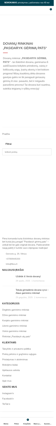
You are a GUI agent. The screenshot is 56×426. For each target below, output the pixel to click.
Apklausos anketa (11, 370)
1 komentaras (38, 281)
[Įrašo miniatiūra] (7, 279)
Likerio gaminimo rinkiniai (14, 326)
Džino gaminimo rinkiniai (14, 315)
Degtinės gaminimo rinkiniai (15, 309)
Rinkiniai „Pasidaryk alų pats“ (16, 336)
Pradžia (6, 134)
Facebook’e (8, 398)
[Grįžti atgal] (7, 22)
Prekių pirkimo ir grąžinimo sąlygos (19, 354)
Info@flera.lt (11, 264)
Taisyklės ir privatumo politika (16, 349)
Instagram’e (8, 393)
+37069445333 (13, 259)
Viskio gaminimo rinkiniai (14, 331)
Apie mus (6, 381)
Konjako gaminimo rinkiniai (15, 320)
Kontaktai (6, 375)
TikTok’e (6, 404)
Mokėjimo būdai (10, 365)
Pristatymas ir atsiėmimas (15, 359)
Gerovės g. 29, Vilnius (16, 254)
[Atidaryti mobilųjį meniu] (3, 10)
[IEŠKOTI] (48, 152)
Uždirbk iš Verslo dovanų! (28, 276)
